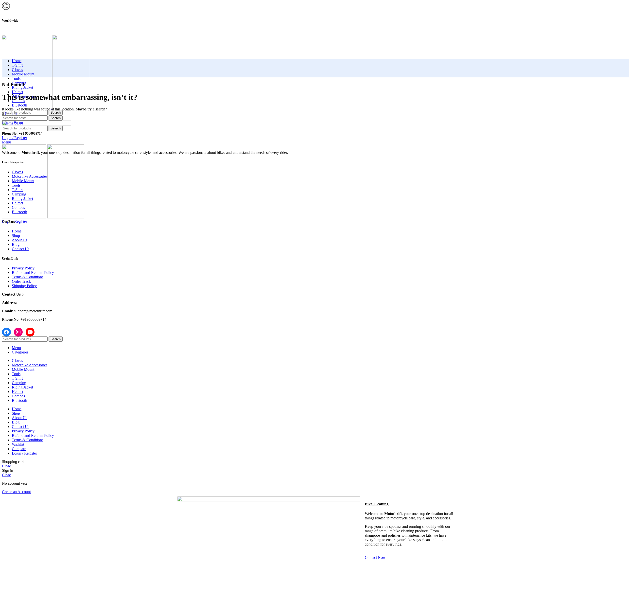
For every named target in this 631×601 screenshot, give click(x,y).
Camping (19, 194)
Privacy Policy (23, 268)
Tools (16, 185)
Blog (15, 244)
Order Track (21, 281)
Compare (19, 449)
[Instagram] (18, 332)
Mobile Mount (23, 181)
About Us (19, 240)
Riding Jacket (22, 198)
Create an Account (16, 492)
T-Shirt (17, 190)
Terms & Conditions (27, 277)
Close (6, 466)
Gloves (17, 172)
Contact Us (20, 249)
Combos (18, 207)
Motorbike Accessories (29, 176)
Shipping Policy (24, 286)
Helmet (17, 203)
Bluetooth (19, 212)
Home (16, 231)
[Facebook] (6, 332)
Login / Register (24, 453)
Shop (16, 235)
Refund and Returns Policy (33, 272)
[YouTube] (30, 332)
